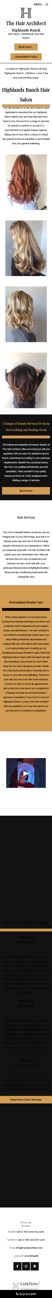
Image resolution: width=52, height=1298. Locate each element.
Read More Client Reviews (26, 1099)
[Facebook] (17, 1266)
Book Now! (26, 490)
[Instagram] (26, 1266)
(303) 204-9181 (27, 1293)
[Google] (35, 1266)
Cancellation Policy (26, 56)
